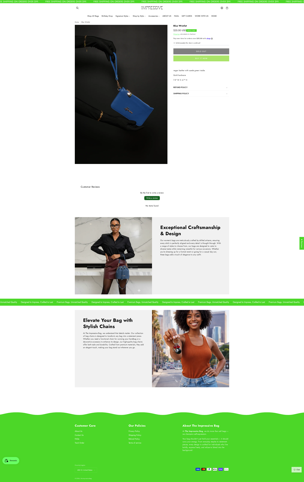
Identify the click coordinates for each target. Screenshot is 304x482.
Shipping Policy (135, 435)
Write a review (152, 198)
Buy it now (201, 58)
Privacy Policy (134, 431)
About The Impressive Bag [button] (201, 425)
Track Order (79, 442)
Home (77, 22)
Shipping (176, 34)
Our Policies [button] (137, 425)
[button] (77, 8)
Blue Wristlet (85, 22)
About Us (78, 431)
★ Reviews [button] (301, 243)
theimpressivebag (86, 478)
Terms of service (135, 442)
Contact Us (79, 435)
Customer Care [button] (85, 425)
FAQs (77, 439)
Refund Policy (134, 439)
